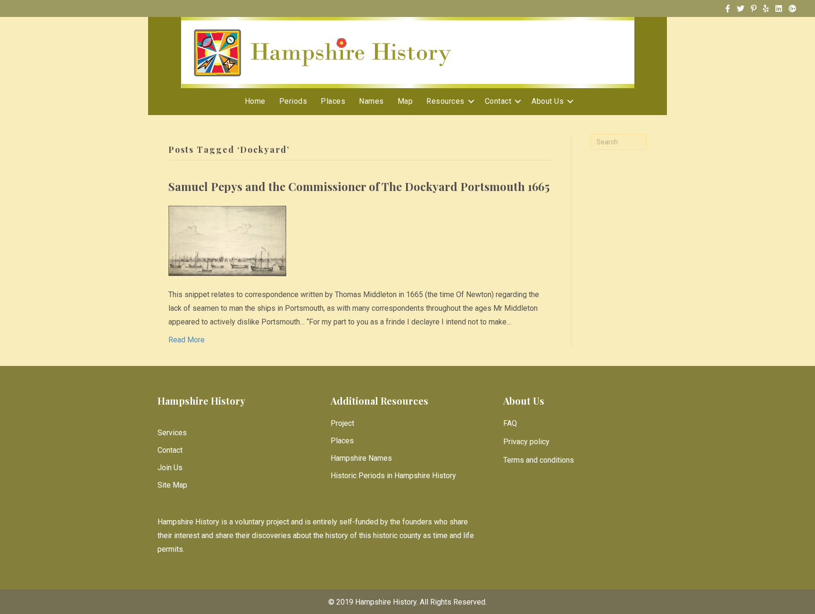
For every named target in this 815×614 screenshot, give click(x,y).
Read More (186, 339)
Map (405, 101)
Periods (293, 101)
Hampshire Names (361, 458)
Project (342, 423)
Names (371, 101)
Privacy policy (526, 441)
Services (172, 432)
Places (333, 101)
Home (255, 101)
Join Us (170, 467)
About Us (548, 101)
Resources (445, 101)
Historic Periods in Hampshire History (393, 475)
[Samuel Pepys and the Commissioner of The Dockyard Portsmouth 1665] (227, 240)
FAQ (510, 423)
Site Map (172, 485)
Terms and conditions (538, 460)
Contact (498, 101)
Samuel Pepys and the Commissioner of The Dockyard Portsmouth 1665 (358, 186)
